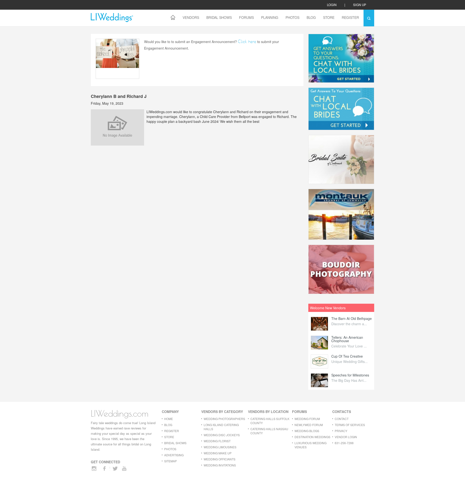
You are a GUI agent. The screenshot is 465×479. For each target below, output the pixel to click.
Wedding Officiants (219, 459)
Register (350, 17)
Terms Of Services (350, 425)
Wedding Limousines (220, 447)
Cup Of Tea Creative (347, 356)
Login (331, 4)
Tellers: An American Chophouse (347, 339)
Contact (342, 419)
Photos (292, 17)
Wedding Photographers (224, 419)
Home (168, 419)
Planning (269, 17)
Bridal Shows (219, 17)
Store (328, 17)
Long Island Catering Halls (221, 427)
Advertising (174, 455)
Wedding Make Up (218, 453)
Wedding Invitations (220, 465)
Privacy (341, 431)
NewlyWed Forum (308, 425)
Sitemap (170, 461)
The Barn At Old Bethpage (351, 318)
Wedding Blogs (306, 431)
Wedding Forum (307, 419)
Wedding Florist (217, 441)
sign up (359, 4)
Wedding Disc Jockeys (222, 435)
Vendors (191, 17)
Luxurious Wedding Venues (310, 445)
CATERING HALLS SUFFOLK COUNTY (269, 421)
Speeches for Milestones (350, 375)
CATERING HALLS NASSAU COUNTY (269, 431)
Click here (247, 41)
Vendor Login (346, 437)
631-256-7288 (344, 443)
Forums (246, 17)
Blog (311, 17)
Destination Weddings (312, 437)
